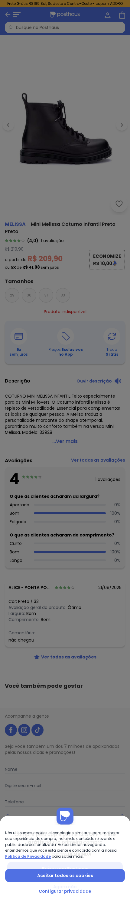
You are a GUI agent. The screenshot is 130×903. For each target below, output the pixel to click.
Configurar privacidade (65, 891)
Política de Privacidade (28, 856)
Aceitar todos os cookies (65, 876)
